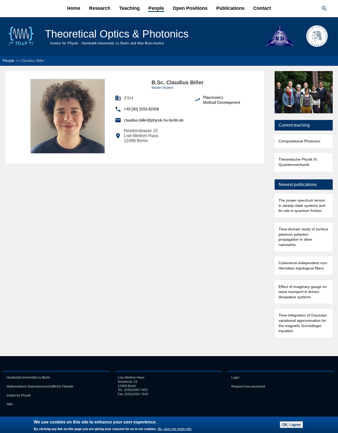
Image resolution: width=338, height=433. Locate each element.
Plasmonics (213, 97)
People (156, 8)
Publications (230, 8)
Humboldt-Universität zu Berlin (28, 377)
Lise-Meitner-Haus (131, 377)
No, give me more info (174, 429)
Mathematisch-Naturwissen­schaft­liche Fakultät (40, 386)
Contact (262, 8)
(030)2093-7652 (136, 390)
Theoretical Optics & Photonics (117, 34)
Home (73, 8)
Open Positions (190, 8)
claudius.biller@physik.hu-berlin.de (154, 120)
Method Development (221, 102)
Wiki (10, 404)
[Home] (21, 45)
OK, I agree (291, 425)
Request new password (248, 386)
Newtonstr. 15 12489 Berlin (127, 384)
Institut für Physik (19, 395)
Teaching (129, 8)
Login (235, 377)
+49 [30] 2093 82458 (141, 109)
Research (99, 8)
